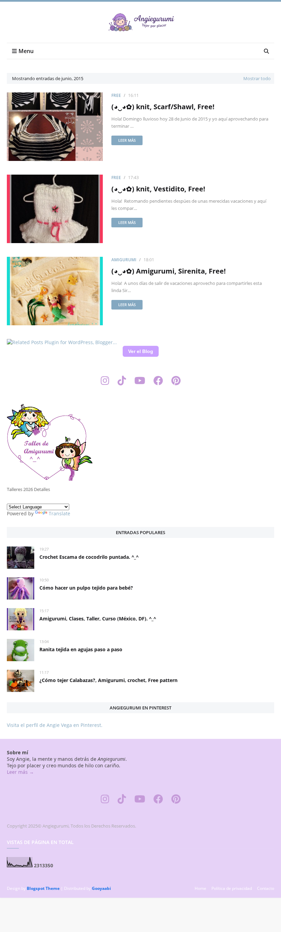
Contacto (265, 888)
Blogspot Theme (43, 888)
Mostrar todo (257, 78)
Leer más (127, 140)
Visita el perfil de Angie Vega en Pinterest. (54, 725)
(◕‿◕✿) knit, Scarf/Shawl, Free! (163, 106)
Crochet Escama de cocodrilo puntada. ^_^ (88, 557)
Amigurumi (123, 260)
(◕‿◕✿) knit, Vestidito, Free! (158, 188)
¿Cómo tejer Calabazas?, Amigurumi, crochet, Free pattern (108, 680)
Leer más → (20, 772)
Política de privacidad (231, 888)
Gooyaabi (101, 888)
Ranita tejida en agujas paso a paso (80, 649)
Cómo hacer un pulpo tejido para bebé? (86, 587)
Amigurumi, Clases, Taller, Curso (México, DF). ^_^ (97, 618)
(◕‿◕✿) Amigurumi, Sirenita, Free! (168, 271)
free (116, 95)
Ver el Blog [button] (140, 351)
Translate (59, 513)
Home (200, 888)
